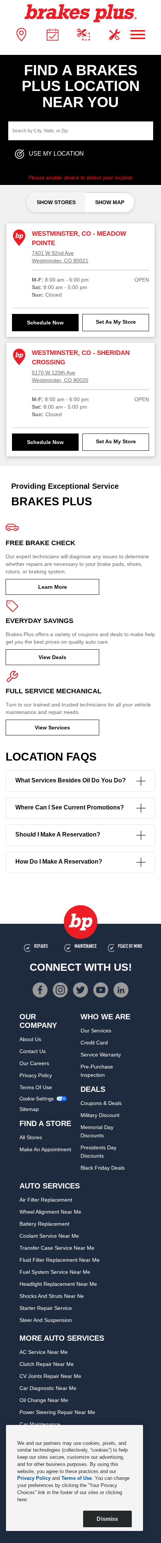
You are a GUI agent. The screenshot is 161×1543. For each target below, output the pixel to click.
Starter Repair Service (45, 1308)
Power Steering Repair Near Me (57, 1412)
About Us (30, 1039)
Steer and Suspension (45, 1320)
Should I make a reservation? (57, 834)
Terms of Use (35, 1087)
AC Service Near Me (43, 1352)
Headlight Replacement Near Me (58, 1284)
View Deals (52, 657)
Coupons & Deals (101, 1103)
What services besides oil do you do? (70, 780)
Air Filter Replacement (45, 1200)
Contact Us (32, 1051)
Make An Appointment (45, 1149)
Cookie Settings (36, 1099)
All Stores (30, 1137)
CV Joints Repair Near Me (50, 1376)
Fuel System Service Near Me (54, 1272)
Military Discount (99, 1115)
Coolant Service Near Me (49, 1236)
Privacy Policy (35, 1075)
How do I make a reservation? (58, 861)
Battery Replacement (44, 1224)
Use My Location (56, 154)
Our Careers (34, 1063)
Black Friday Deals (102, 1168)
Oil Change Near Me (43, 1400)
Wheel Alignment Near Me (50, 1212)
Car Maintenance (39, 1424)
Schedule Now (45, 323)
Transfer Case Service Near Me (56, 1248)
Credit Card (94, 1043)
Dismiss (107, 1519)
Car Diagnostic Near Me (47, 1388)
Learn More (52, 587)
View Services (52, 728)
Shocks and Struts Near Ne (51, 1296)
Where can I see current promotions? (69, 807)
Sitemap (29, 1109)
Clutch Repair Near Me (46, 1364)
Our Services (95, 1031)
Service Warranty (100, 1055)
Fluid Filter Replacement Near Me (59, 1260)
